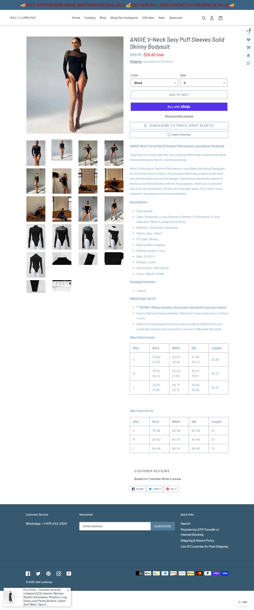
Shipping (136, 61)
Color (134, 75)
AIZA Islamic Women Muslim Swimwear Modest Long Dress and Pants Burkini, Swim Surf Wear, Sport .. (45, 598)
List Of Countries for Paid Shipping (204, 546)
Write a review (171, 479)
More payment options (179, 116)
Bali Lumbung (23, 18)
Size (183, 75)
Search (185, 523)
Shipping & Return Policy (197, 540)
